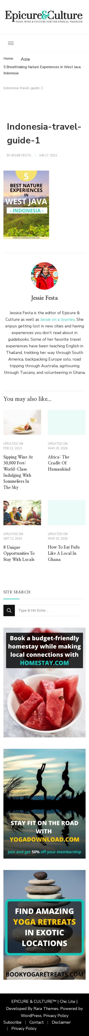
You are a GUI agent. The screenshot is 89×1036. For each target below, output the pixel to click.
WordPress (31, 1015)
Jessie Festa (21, 155)
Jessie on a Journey (57, 319)
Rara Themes (46, 1008)
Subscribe (12, 1022)
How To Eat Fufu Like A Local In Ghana (64, 553)
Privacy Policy (55, 1015)
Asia (25, 59)
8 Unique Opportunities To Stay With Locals (18, 554)
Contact (36, 1022)
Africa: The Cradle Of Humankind (59, 463)
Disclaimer (61, 1022)
